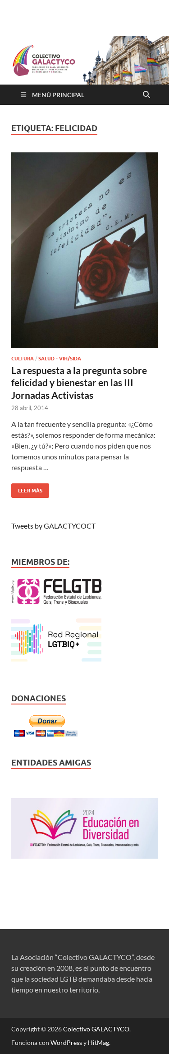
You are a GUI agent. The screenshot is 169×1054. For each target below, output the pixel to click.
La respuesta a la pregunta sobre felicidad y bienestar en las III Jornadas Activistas (79, 382)
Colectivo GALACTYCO (96, 1029)
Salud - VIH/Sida (59, 358)
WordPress (66, 1042)
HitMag (98, 1042)
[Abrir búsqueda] (146, 95)
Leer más (26, 488)
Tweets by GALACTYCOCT (53, 525)
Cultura (22, 358)
